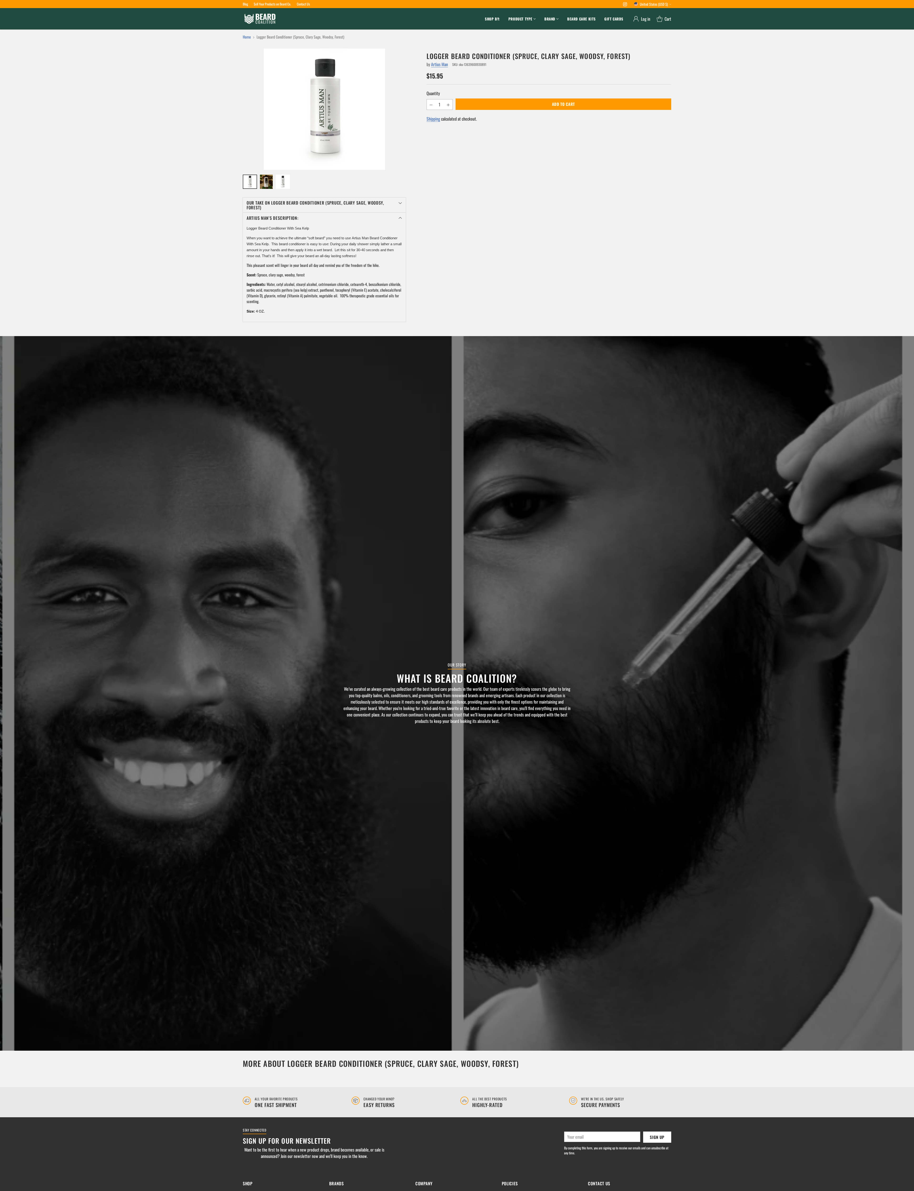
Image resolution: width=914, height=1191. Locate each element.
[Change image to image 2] (266, 182)
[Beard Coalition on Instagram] (625, 5)
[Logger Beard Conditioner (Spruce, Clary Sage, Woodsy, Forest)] (324, 109)
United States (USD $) (654, 4)
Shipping (433, 119)
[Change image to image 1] (250, 182)
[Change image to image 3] (283, 182)
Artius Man (439, 64)
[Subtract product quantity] (431, 104)
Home (247, 37)
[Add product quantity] (448, 104)
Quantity (433, 93)
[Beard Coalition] (260, 19)
